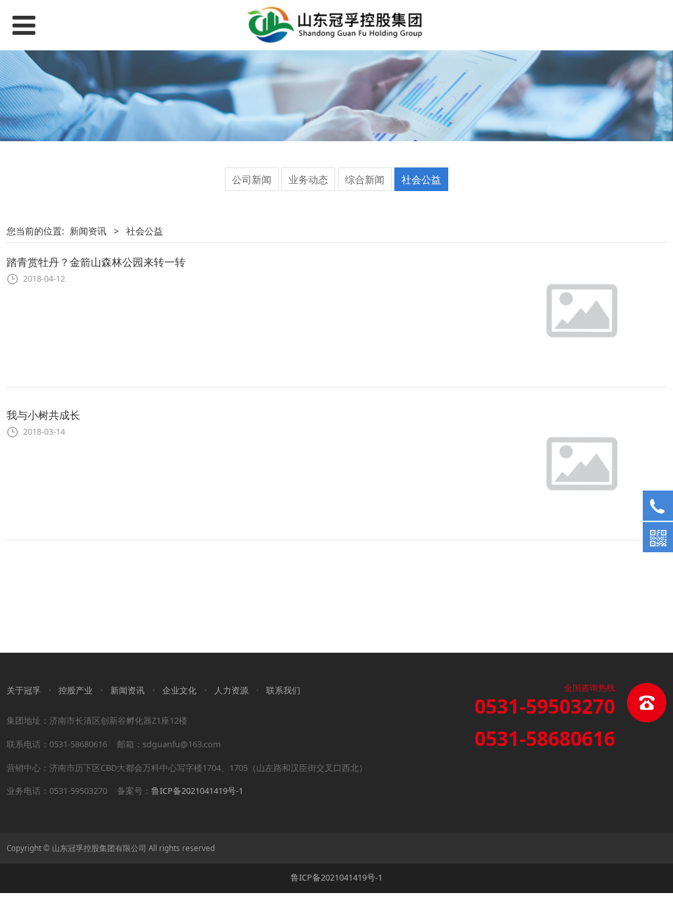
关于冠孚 (24, 690)
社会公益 (421, 179)
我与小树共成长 (43, 415)
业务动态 (308, 179)
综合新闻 (364, 179)
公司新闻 (251, 179)
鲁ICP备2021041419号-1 (197, 791)
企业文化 (179, 690)
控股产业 (75, 690)
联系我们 (283, 690)
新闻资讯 (88, 231)
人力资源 (231, 690)
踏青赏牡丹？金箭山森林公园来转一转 (96, 262)
